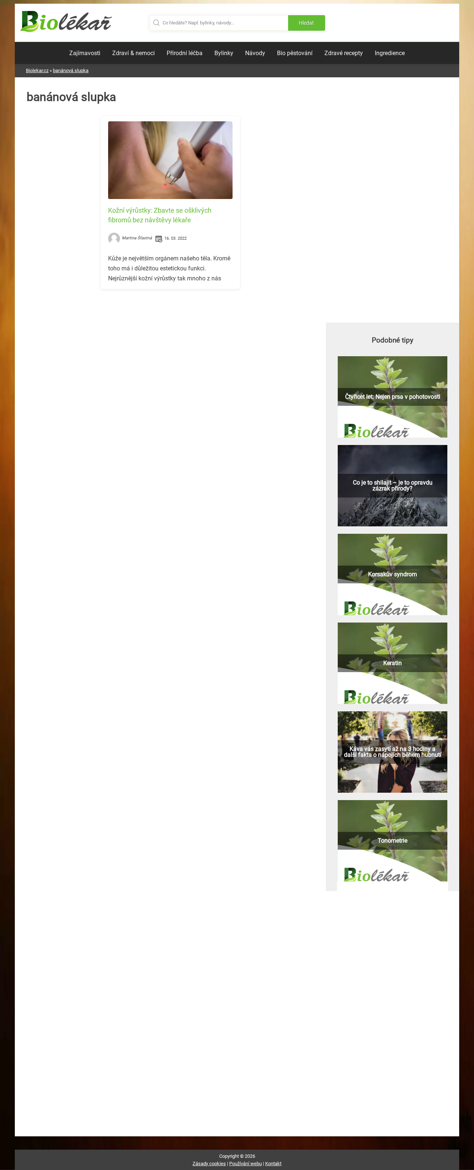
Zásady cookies (209, 1163)
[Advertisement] (170, 346)
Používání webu (245, 1163)
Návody (255, 53)
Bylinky (223, 53)
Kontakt (273, 1163)
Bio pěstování (295, 53)
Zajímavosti (84, 53)
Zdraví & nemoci (133, 53)
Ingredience (390, 53)
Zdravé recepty (343, 53)
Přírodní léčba (185, 53)
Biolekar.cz (37, 70)
